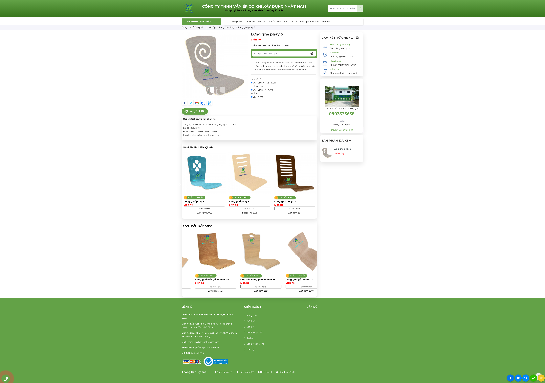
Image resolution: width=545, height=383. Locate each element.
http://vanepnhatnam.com (205, 347)
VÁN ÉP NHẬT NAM (263, 90)
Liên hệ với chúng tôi (342, 130)
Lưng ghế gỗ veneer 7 (287, 279)
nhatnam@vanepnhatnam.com (203, 342)
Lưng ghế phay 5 (194, 201)
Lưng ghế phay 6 (342, 149)
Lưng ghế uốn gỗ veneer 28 (201, 279)
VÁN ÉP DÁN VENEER (264, 82)
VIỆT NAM (258, 97)
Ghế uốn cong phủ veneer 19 (246, 279)
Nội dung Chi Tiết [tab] (195, 111)
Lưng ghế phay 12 (240, 201)
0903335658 (342, 113)
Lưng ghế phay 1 (284, 201)
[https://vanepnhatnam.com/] (189, 8)
